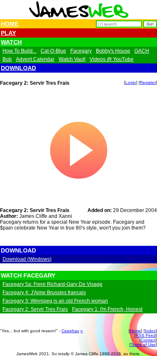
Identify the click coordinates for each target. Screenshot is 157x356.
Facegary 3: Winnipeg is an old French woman (55, 301)
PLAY (8, 33)
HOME (9, 23)
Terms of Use (143, 344)
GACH (141, 51)
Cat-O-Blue (53, 51)
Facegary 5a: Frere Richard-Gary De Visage (53, 284)
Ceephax (70, 330)
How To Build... (19, 51)
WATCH (11, 42)
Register (148, 82)
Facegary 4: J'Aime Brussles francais (44, 292)
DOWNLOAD (18, 68)
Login (130, 82)
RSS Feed (146, 335)
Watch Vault (72, 59)
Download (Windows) (27, 259)
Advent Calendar (35, 59)
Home (135, 330)
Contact (148, 340)
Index (150, 330)
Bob (7, 59)
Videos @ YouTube (112, 59)
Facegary (81, 51)
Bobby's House (113, 51)
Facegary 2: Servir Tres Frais (35, 309)
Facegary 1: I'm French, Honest (107, 309)
